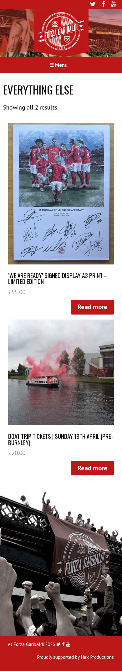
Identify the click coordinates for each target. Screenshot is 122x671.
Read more (92, 307)
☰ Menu (58, 65)
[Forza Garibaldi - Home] (61, 31)
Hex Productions (97, 657)
